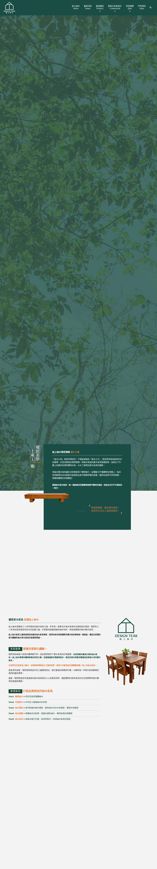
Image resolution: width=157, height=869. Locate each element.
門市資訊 (142, 7)
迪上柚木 (76, 7)
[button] (150, 7)
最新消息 (88, 7)
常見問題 (130, 7)
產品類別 (100, 7)
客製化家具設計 (115, 7)
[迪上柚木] (9, 7)
